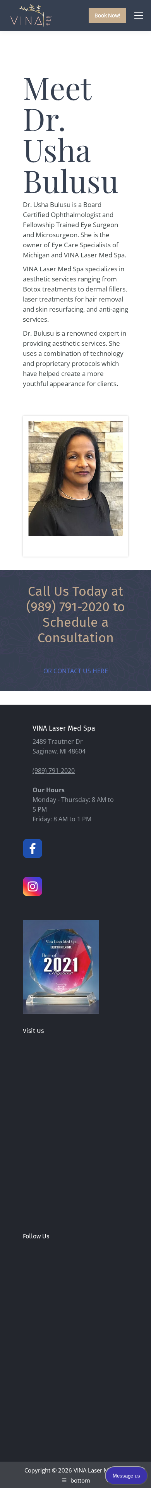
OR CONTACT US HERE (75, 671)
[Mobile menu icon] (138, 15)
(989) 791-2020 (68, 607)
